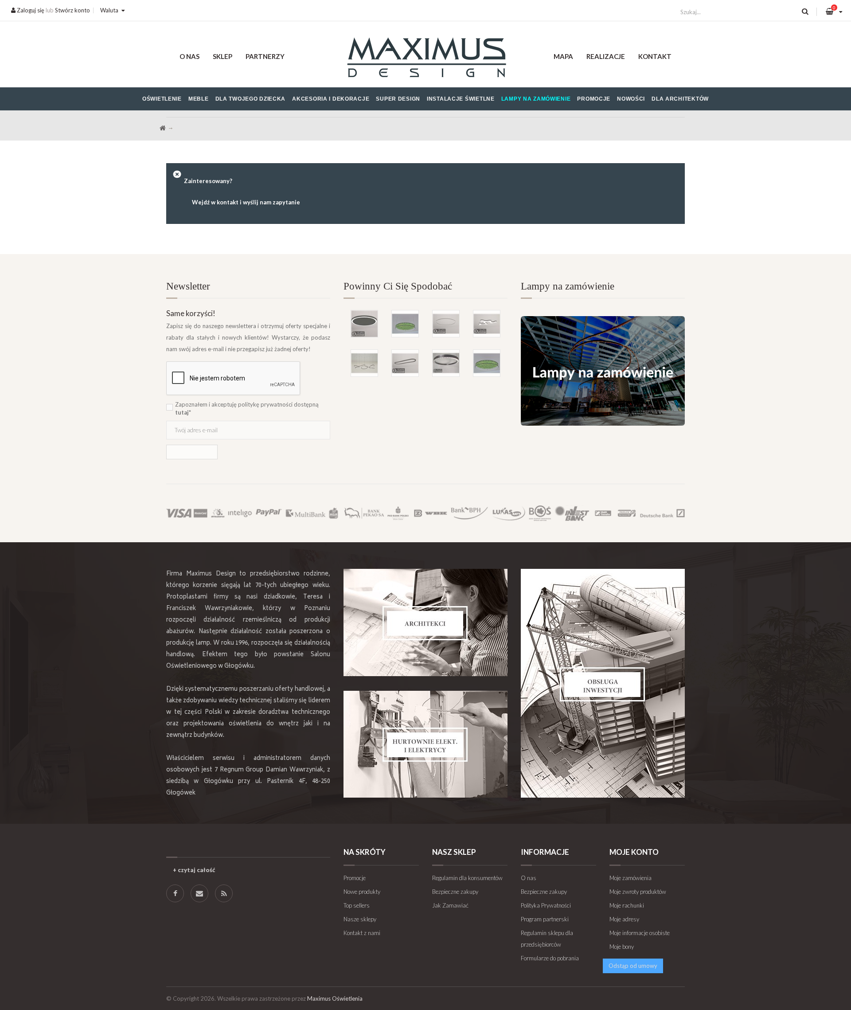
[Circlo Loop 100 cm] (446, 363)
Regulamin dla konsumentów (467, 877)
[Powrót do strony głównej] (163, 128)
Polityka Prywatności (546, 905)
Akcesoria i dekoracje (330, 99)
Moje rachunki (626, 905)
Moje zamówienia (630, 877)
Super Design (398, 99)
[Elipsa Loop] (405, 363)
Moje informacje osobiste (639, 932)
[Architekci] (425, 622)
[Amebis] (486, 323)
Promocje (593, 99)
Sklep (222, 56)
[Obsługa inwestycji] (603, 683)
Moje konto (634, 852)
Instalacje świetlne (461, 99)
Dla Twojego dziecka (250, 99)
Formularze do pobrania (550, 958)
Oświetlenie (162, 99)
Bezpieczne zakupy (455, 891)
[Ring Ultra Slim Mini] (446, 323)
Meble (198, 99)
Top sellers (357, 905)
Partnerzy (265, 56)
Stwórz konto (72, 10)
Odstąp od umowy (633, 965)
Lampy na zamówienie (536, 99)
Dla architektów (680, 99)
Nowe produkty (362, 891)
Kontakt (654, 56)
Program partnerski (545, 919)
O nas (189, 56)
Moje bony (621, 946)
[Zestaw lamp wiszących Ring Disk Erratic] (364, 363)
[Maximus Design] (425, 58)
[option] (425, 329)
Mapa (563, 56)
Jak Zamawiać (450, 905)
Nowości (631, 99)
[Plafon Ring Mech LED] (486, 363)
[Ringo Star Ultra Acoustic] (364, 323)
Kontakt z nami (362, 932)
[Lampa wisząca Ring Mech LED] (405, 323)
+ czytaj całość (194, 869)
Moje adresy (624, 919)
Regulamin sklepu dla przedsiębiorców (547, 938)
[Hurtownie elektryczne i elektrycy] (425, 744)
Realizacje (605, 56)
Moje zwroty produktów (637, 891)
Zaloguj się (30, 10)
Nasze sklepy (360, 919)
